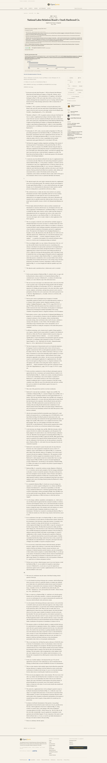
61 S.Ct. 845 (49, 587)
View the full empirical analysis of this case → (33, 74)
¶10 (25, 221)
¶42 (25, 720)
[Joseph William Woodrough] (68, 118)
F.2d (35, 13)
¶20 (25, 388)
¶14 (25, 282)
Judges (36, 8)
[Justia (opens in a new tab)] (34, 750)
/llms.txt (71, 742)
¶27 (25, 499)
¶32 (25, 580)
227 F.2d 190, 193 (46, 589)
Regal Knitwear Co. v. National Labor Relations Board (64, 44)
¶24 (25, 446)
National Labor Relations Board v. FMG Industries (48, 35)
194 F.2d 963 (48, 112)
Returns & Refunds (45, 759)
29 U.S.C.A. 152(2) (31, 334)
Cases (21, 8)
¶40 (25, 688)
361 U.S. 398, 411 (56, 710)
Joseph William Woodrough (76, 118)
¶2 (25, 106)
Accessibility (32, 759)
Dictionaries (42, 8)
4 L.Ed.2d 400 (37, 712)
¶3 (25, 114)
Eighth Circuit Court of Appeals (53, 23)
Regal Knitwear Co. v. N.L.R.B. (40, 293)
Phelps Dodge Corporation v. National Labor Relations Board (41, 44)
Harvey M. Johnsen (74, 111)
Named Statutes (52, 750)
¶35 (25, 624)
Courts (30, 8)
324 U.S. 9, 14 (51, 293)
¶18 (25, 345)
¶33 (25, 594)
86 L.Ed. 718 (52, 232)
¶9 (25, 205)
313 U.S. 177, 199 (39, 587)
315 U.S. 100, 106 (35, 232)
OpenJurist (26, 13)
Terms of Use (59, 759)
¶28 (25, 517)
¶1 (25, 92)
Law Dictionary (52, 743)
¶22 (25, 413)
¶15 (25, 298)
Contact (38, 759)
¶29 (25, 544)
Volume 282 (31, 13)
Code (26, 8)
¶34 (25, 602)
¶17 (25, 330)
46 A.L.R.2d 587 (48, 343)
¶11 (25, 242)
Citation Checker (52, 755)
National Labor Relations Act (54, 122)
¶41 (25, 702)
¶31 (25, 575)
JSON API (71, 744)
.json (29, 728)
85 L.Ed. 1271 (56, 587)
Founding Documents (53, 751)
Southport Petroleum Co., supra (38, 304)
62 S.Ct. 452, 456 (44, 232)
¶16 (25, 314)
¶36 (25, 641)
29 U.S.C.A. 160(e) (51, 189)
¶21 (25, 391)
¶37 (25, 659)
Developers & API (72, 740)
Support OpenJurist (78, 747)
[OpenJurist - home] (53, 4)
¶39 (25, 674)
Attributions (53, 759)
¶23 (25, 428)
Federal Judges (52, 745)
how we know (48, 47)
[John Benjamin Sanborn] (68, 115)
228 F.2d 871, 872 (36, 591)
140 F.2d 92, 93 (42, 341)
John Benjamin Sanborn (75, 114)
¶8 (25, 191)
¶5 (25, 142)
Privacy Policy (66, 759)
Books (49, 8)
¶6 (25, 158)
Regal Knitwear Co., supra (39, 366)
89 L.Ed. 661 (32, 295)
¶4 (25, 130)
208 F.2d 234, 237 (40, 343)
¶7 (25, 181)
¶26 (25, 483)
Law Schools (51, 748)
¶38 (25, 666)
